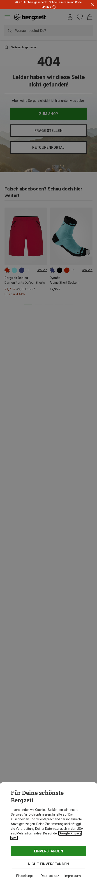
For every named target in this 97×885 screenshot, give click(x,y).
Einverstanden (48, 851)
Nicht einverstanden (48, 864)
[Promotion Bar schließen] (92, 4)
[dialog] (48, 833)
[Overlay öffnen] (53, 6)
